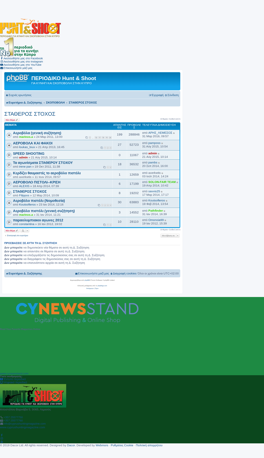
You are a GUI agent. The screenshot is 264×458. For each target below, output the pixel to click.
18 (103, 138)
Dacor (71, 445)
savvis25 (154, 191)
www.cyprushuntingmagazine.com (22, 427)
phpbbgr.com (102, 285)
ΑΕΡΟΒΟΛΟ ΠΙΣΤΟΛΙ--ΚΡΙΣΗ (37, 182)
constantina (26, 224)
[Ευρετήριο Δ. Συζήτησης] (18, 78)
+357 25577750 (13, 417)
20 (110, 138)
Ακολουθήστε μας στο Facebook (23, 58)
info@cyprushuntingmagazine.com (25, 423)
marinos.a (26, 136)
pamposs (154, 143)
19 (106, 138)
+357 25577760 (13, 420)
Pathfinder (155, 210)
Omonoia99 (156, 220)
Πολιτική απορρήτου (149, 445)
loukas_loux (27, 147)
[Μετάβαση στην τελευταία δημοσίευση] (174, 132)
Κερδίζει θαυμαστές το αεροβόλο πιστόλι (47, 173)
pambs (152, 162)
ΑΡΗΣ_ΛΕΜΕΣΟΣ (160, 132)
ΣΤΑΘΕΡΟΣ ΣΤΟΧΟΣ (29, 114)
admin (23, 157)
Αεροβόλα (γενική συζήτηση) (37, 133)
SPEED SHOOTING (28, 154)
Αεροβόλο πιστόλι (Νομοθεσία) (39, 201)
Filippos (24, 195)
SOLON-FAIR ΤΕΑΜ (162, 182)
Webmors (102, 445)
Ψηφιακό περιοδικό (15, 382)
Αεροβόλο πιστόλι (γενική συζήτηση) (44, 211)
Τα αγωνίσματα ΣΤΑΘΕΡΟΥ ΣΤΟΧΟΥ (43, 163)
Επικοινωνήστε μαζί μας (18, 68)
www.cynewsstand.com (14, 373)
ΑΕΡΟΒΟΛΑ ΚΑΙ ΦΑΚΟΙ (32, 143)
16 (96, 138)
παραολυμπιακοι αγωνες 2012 (38, 220)
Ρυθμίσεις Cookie (122, 445)
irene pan (25, 166)
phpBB (87, 280)
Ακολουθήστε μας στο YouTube (22, 64)
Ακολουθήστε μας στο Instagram (23, 61)
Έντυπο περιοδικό (14, 379)
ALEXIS (24, 186)
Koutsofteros (27, 204)
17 (99, 138)
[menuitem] (18, 95)
